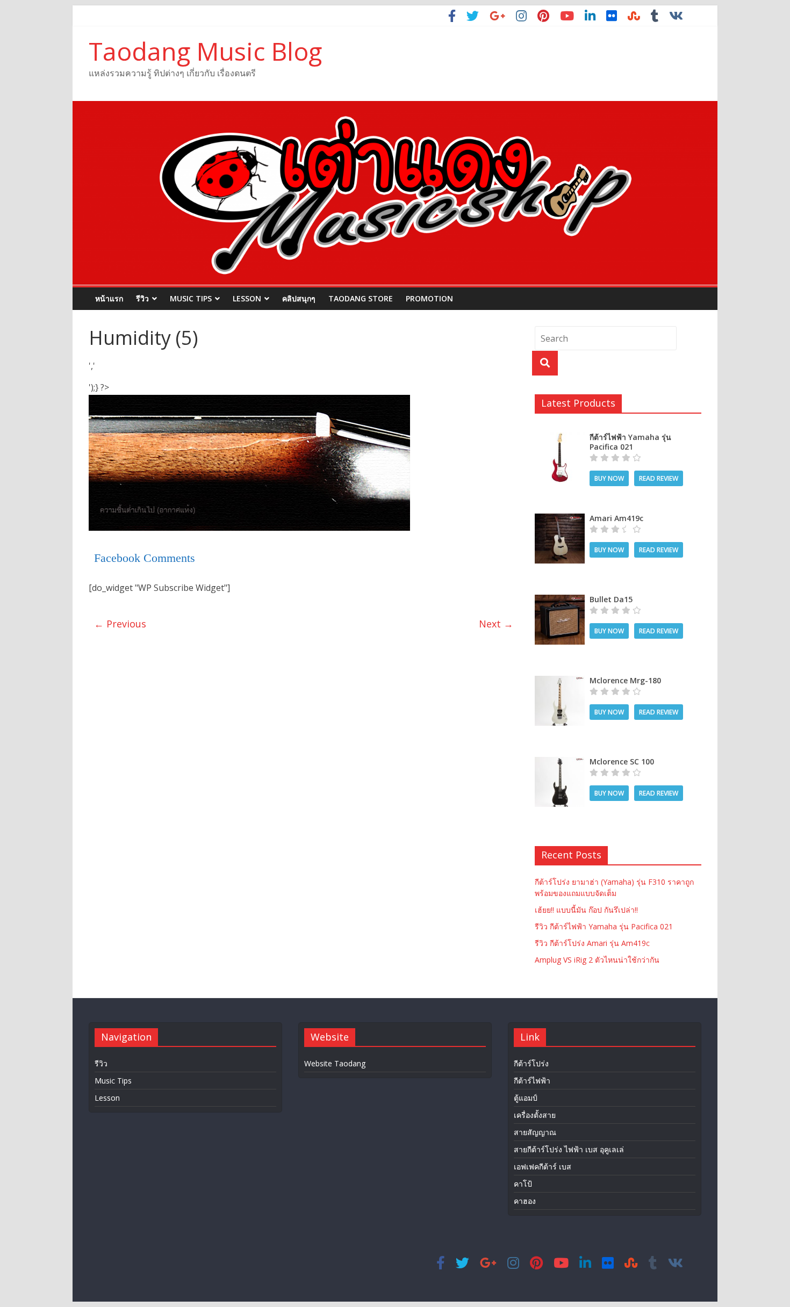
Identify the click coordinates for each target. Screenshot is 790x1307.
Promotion (429, 298)
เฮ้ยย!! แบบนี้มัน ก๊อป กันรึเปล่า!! (586, 910)
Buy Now (609, 478)
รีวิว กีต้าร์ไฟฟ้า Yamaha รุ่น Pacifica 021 (604, 926)
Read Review (658, 478)
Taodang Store (360, 298)
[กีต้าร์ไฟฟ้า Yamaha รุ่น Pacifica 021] (560, 438)
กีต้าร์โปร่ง (531, 1063)
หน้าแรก (109, 298)
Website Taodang (334, 1063)
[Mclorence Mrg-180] (560, 681)
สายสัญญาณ (535, 1132)
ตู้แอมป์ (525, 1098)
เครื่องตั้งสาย (535, 1115)
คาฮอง (525, 1201)
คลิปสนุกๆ (298, 298)
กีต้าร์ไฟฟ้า (532, 1080)
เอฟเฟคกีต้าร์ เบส (542, 1166)
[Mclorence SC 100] (560, 762)
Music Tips (191, 298)
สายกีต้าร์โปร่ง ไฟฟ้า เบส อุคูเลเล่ (569, 1149)
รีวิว (142, 298)
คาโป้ (523, 1184)
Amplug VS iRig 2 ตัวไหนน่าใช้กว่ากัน (597, 960)
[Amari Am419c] (560, 519)
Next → (496, 623)
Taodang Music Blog (205, 51)
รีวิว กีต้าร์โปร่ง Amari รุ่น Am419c (592, 943)
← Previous (120, 623)
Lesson (247, 298)
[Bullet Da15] (560, 600)
